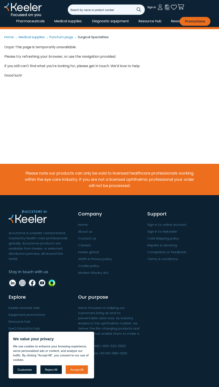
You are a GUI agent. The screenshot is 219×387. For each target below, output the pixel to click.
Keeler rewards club (24, 308)
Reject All (51, 369)
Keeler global (88, 252)
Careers (84, 245)
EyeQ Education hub (24, 328)
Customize (25, 369)
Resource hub (149, 21)
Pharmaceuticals (30, 21)
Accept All (76, 369)
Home (83, 224)
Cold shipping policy (163, 238)
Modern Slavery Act (93, 272)
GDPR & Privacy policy (95, 259)
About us (85, 231)
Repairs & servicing (162, 245)
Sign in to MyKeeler (162, 231)
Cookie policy (88, 266)
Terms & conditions (162, 259)
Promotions (195, 21)
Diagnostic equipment (110, 21)
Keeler (9, 16)
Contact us (87, 238)
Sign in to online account (166, 224)
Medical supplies (68, 21)
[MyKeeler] (167, 7)
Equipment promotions (27, 314)
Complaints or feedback (166, 252)
